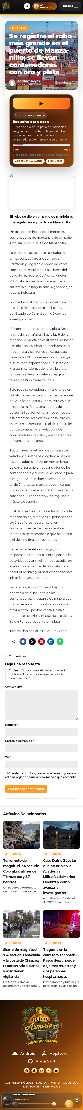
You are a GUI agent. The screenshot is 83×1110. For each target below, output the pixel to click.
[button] (44, 6)
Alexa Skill (45, 1061)
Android (28, 1053)
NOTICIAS (19, 28)
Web (8, 757)
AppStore (59, 1053)
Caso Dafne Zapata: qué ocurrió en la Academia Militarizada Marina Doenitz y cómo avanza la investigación (59, 876)
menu (68, 6)
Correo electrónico (19, 741)
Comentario (14, 686)
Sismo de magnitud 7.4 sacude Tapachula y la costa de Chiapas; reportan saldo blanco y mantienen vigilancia (21, 963)
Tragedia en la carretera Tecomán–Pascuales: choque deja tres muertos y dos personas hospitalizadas (60, 963)
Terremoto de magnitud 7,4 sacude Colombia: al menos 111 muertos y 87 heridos (21, 871)
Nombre (11, 724)
